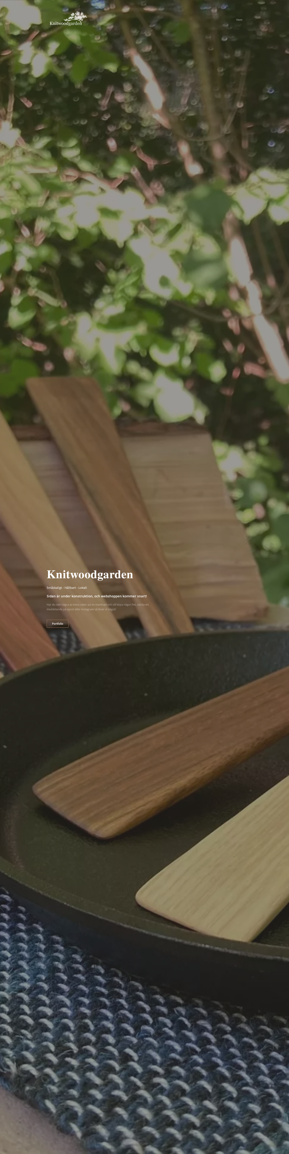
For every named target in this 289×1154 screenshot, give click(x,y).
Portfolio (57, 624)
